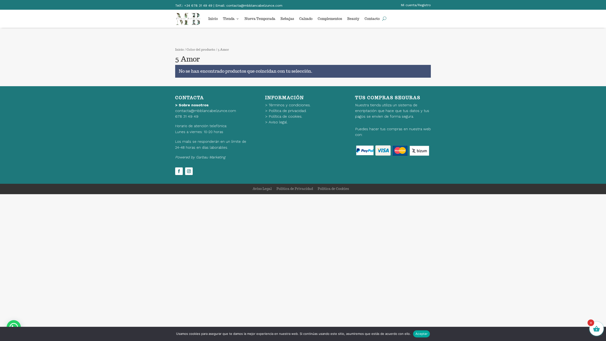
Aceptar (421, 334)
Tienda (229, 19)
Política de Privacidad (294, 189)
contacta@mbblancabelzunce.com (205, 110)
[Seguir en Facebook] (179, 171)
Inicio (213, 19)
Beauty (353, 19)
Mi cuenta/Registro (416, 5)
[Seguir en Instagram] (189, 171)
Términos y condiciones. (290, 105)
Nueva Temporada (260, 19)
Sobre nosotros (194, 105)
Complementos (330, 19)
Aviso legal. (278, 122)
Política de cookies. (285, 116)
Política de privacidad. (288, 110)
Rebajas (287, 19)
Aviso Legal (262, 189)
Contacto (372, 19)
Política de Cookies (333, 189)
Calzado (305, 19)
